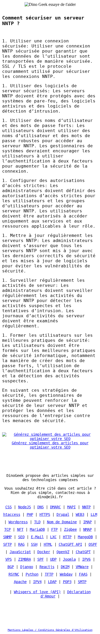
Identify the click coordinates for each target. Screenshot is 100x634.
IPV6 (86, 559)
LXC (53, 537)
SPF (40, 559)
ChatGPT (83, 552)
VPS (8, 559)
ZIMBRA (24, 559)
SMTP (82, 582)
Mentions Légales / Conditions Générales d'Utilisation (50, 629)
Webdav (66, 574)
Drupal (63, 514)
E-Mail (37, 537)
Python (32, 574)
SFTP (7, 544)
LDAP (52, 582)
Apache (20, 582)
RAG (21, 544)
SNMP (7, 537)
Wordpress (18, 522)
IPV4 (37, 582)
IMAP (87, 522)
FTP (54, 529)
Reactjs (46, 567)
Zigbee (70, 529)
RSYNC (14, 574)
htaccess (11, 514)
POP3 (67, 582)
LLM (94, 514)
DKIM (65, 567)
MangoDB (85, 537)
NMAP (87, 529)
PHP (30, 514)
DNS (40, 507)
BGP (10, 567)
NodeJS (24, 507)
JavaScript (20, 552)
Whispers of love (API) (37, 592)
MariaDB (37, 529)
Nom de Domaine (62, 522)
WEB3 (80, 514)
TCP (7, 529)
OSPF (93, 544)
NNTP (86, 507)
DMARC (55, 507)
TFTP (49, 574)
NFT (20, 529)
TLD (37, 522)
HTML (48, 544)
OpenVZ (63, 552)
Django (26, 567)
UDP (53, 559)
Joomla (69, 559)
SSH (34, 544)
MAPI (71, 507)
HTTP (67, 537)
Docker (43, 552)
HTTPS (44, 514)
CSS (8, 507)
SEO (21, 537)
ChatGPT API (70, 544)
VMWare (82, 567)
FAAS (83, 574)
